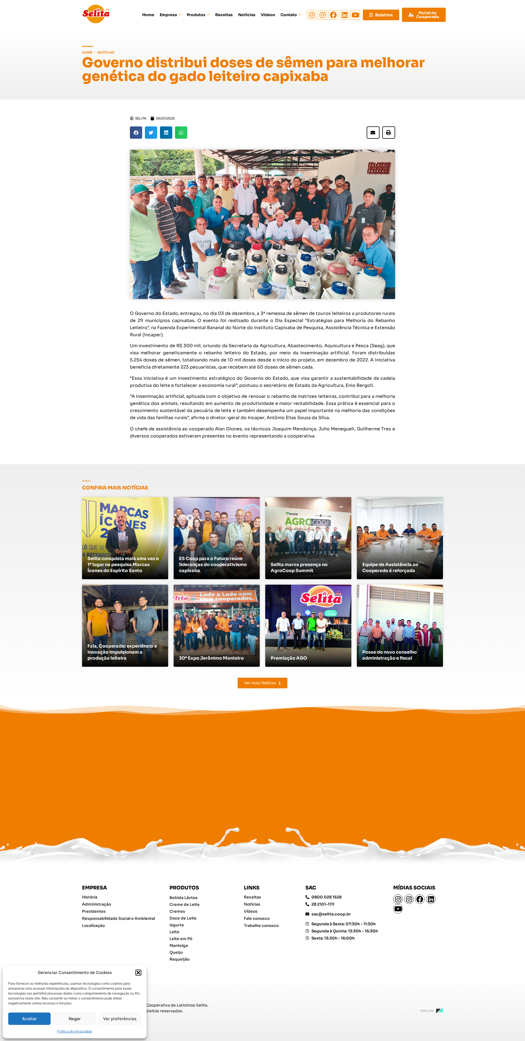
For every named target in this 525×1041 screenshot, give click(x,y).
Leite (174, 931)
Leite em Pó (181, 938)
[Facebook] (333, 15)
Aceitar (29, 1018)
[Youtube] (355, 15)
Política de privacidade (74, 1031)
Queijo (176, 952)
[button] (138, 972)
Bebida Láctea (183, 897)
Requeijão (179, 959)
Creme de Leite (185, 904)
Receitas (224, 14)
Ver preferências (119, 1018)
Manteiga (179, 945)
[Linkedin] (344, 15)
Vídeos (268, 14)
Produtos (196, 14)
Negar (75, 1018)
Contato (289, 14)
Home (148, 14)
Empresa (168, 14)
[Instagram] (311, 15)
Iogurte (177, 925)
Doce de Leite (183, 918)
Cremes (177, 911)
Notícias (246, 14)
